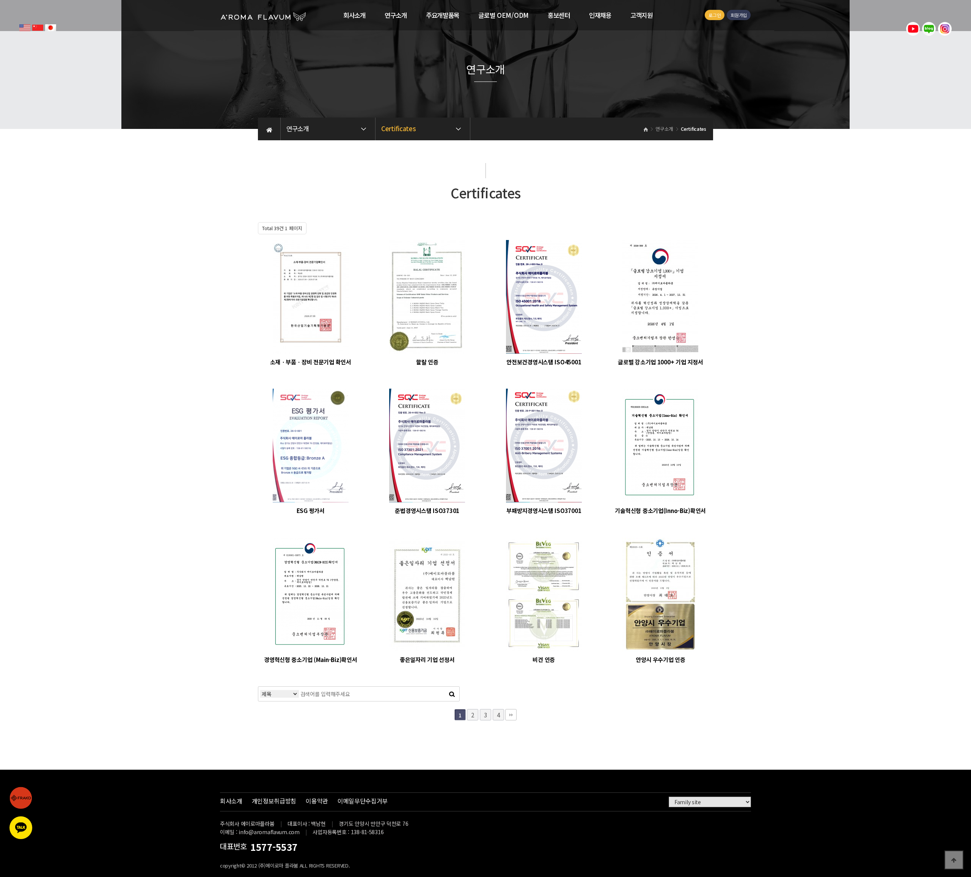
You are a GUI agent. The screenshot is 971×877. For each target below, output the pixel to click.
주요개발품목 (442, 15)
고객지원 (641, 15)
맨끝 (511, 714)
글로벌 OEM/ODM (503, 15)
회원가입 (739, 15)
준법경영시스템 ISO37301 (427, 510)
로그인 (715, 15)
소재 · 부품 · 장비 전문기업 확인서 (310, 362)
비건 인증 (544, 659)
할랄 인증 (427, 362)
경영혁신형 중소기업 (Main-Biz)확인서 (310, 659)
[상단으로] (953, 859)
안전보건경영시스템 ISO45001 (543, 362)
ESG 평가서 (311, 510)
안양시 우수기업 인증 (660, 659)
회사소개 (354, 15)
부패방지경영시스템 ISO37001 (543, 510)
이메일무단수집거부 (363, 800)
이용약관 (317, 800)
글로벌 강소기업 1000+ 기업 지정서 (660, 362)
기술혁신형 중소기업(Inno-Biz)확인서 (660, 510)
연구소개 (396, 15)
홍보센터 (559, 15)
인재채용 (600, 15)
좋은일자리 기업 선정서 (427, 659)
